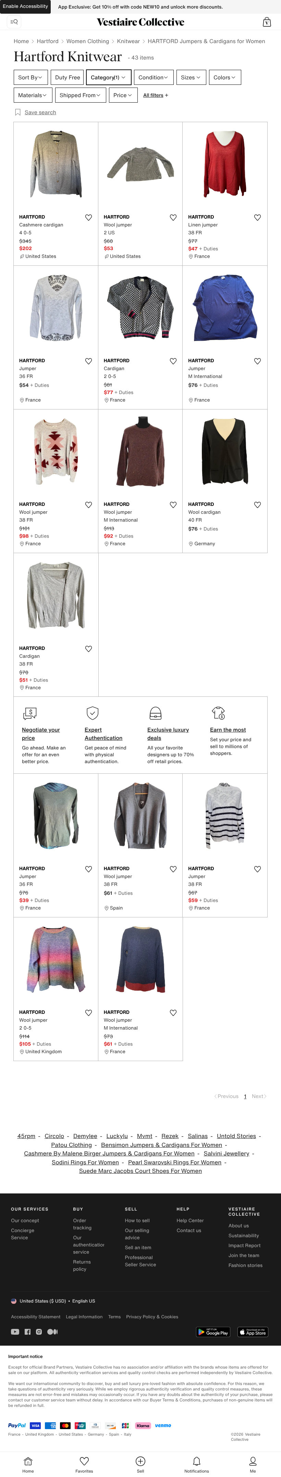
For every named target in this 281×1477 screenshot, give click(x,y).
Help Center (190, 1220)
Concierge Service (22, 1234)
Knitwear (128, 41)
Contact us (189, 1230)
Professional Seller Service (140, 1261)
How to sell (137, 1220)
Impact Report (245, 1245)
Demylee (85, 1136)
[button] (267, 22)
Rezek (170, 1136)
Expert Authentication (104, 734)
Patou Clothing (71, 1145)
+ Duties (208, 248)
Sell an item (138, 1247)
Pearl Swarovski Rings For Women (174, 1162)
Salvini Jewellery (226, 1153)
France (14, 1434)
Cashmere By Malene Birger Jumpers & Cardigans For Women (109, 1153)
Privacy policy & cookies (152, 1316)
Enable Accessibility (25, 6)
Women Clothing (87, 41)
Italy (128, 1434)
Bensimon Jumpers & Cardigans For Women (161, 1145)
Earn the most (228, 730)
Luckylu (117, 1136)
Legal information (84, 1316)
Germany (96, 1434)
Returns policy (82, 1265)
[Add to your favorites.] (89, 217)
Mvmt (144, 1136)
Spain (114, 1434)
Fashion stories (245, 1265)
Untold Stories (236, 1136)
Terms (114, 1316)
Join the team (244, 1255)
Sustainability (244, 1235)
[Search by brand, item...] (14, 21)
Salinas (198, 1136)
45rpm (26, 1136)
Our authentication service (89, 1245)
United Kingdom (39, 1434)
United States (71, 1434)
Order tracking (82, 1224)
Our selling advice (137, 1234)
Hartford (47, 41)
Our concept (25, 1220)
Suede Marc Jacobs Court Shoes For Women (140, 1171)
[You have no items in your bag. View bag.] (267, 22)
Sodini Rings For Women (85, 1162)
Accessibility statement (35, 1316)
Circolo (54, 1136)
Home (21, 41)
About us (239, 1225)
